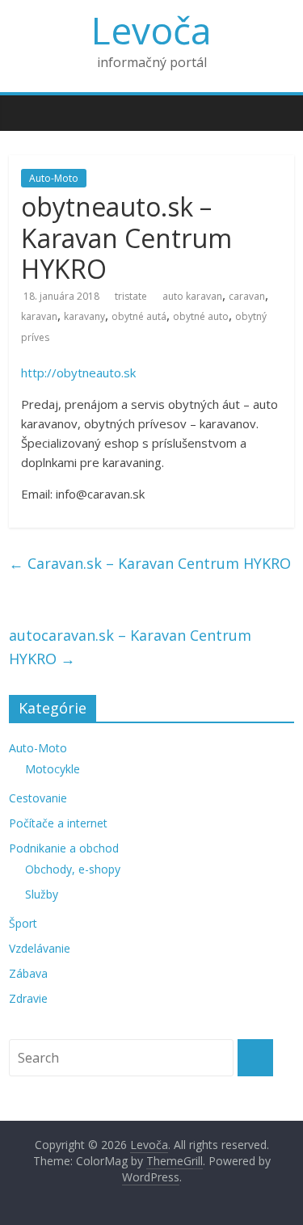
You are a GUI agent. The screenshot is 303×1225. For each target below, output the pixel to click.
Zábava (28, 973)
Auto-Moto (53, 178)
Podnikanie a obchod (64, 848)
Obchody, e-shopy (72, 869)
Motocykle (52, 769)
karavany (84, 316)
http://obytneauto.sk (78, 372)
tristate (131, 296)
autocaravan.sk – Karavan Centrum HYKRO (130, 646)
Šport (23, 923)
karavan (39, 316)
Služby (41, 894)
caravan (247, 296)
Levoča (151, 30)
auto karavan (192, 296)
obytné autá (139, 316)
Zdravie (28, 998)
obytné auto (201, 316)
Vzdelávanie (39, 948)
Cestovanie (38, 798)
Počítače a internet (58, 823)
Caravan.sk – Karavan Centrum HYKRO (150, 563)
